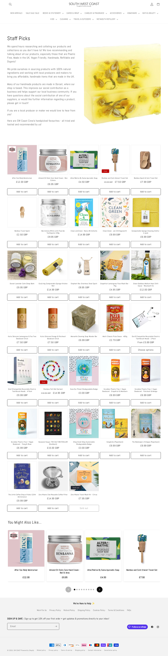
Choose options (146, 350)
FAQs (129, 610)
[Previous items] (68, 589)
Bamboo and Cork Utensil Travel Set (115, 178)
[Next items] (100, 589)
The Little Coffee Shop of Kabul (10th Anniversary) (22, 496)
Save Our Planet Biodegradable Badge (84, 389)
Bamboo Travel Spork (22, 231)
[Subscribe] (56, 626)
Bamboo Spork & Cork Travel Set (146, 178)
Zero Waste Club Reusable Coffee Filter (53, 495)
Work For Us (42, 610)
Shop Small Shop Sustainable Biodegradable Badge (84, 443)
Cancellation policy (110, 650)
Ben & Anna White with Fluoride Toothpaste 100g (53, 232)
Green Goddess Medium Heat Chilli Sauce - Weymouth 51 (145, 285)
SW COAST (17, 650)
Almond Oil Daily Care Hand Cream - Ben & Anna (53, 179)
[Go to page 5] (84, 589)
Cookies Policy (99, 610)
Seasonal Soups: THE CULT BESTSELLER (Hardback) (53, 443)
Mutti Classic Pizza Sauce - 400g (115, 336)
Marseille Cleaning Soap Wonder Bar (84, 336)
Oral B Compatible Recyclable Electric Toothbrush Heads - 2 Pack (146, 337)
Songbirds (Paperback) (115, 442)
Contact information (94, 650)
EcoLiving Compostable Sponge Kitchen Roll (53, 285)
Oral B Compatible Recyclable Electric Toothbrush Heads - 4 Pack (22, 390)
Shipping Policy (84, 610)
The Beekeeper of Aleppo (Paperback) (145, 442)
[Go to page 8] (91, 589)
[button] (10, 4)
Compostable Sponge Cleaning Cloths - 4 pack (146, 232)
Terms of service (66, 650)
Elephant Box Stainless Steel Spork (84, 284)
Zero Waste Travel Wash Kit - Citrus (84, 495)
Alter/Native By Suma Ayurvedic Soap (84, 178)
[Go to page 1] (74, 589)
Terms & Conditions (116, 610)
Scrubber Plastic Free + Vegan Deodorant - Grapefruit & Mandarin (115, 390)
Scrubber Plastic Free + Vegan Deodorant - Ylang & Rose (22, 443)
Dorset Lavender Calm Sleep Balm (22, 284)
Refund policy (41, 650)
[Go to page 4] (81, 589)
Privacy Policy (55, 610)
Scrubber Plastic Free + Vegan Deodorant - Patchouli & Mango (145, 390)
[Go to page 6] (86, 589)
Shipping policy (80, 650)
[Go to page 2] (77, 589)
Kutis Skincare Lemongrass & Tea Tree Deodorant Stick (22, 337)
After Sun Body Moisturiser (22, 178)
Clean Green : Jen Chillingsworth (115, 231)
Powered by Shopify (27, 650)
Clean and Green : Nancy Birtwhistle (84, 231)
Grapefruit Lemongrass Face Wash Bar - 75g (114, 285)
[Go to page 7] (88, 589)
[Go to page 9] (93, 589)
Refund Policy (69, 610)
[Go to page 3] (79, 589)
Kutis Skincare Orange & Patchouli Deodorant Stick (53, 337)
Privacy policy (53, 650)
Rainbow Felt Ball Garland (53, 389)
